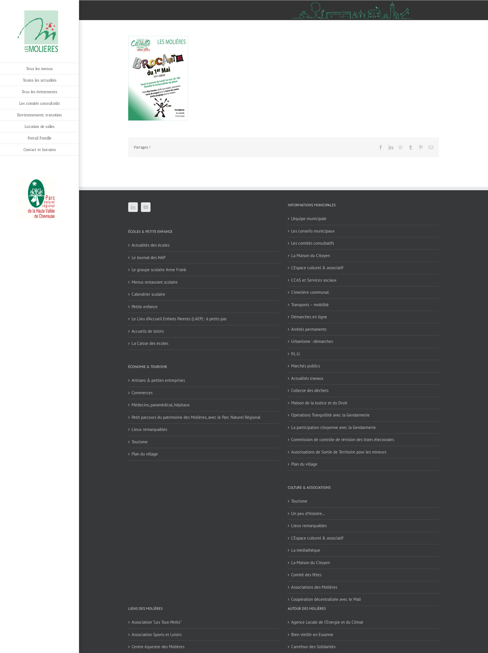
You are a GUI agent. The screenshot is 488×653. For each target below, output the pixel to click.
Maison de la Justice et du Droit (319, 403)
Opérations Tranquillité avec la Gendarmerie (330, 415)
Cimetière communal (310, 292)
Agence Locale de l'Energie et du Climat (327, 622)
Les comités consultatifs (312, 243)
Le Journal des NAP (148, 257)
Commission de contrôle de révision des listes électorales (342, 439)
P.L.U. (295, 353)
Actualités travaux (307, 378)
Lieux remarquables (149, 429)
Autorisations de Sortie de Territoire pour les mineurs (338, 452)
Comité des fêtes (306, 574)
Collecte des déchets (309, 390)
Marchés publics (305, 366)
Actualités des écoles (150, 245)
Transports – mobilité (310, 304)
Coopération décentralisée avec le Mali (326, 599)
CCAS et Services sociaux (314, 280)
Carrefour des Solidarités (313, 646)
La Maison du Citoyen (310, 255)
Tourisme (140, 441)
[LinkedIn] (133, 207)
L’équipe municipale (308, 218)
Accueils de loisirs (148, 331)
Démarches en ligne (309, 316)
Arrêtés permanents (308, 329)
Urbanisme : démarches (312, 341)
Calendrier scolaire (148, 294)
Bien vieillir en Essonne (312, 634)
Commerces (142, 392)
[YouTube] (146, 207)
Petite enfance (145, 306)
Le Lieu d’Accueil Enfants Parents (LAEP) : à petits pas (179, 318)
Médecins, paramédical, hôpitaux (161, 404)
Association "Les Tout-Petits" (157, 622)
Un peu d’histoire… (308, 513)
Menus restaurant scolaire (155, 282)
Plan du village (145, 454)
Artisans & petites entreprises (158, 380)
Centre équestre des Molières (158, 646)
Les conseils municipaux (313, 231)
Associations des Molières (314, 587)
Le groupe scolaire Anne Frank (159, 269)
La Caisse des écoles (150, 343)
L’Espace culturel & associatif (317, 267)
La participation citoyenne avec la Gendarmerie (333, 427)
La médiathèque (305, 550)
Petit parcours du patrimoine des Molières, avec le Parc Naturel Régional (196, 417)
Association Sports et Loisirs (157, 634)
